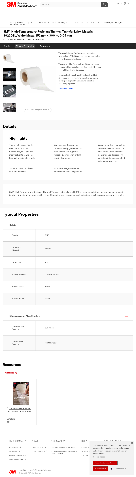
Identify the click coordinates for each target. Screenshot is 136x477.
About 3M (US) (15, 447)
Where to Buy (86, 451)
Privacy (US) (32, 470)
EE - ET (120, 3)
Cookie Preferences (44, 470)
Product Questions (88, 447)
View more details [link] (65, 89)
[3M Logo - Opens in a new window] (22, 4)
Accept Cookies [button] (100, 468)
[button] (118, 468)
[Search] (104, 4)
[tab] (11, 373)
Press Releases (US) (39, 451)
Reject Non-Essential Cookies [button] (105, 463)
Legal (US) (22, 470)
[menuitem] (7, 46)
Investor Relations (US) (17, 455)
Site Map (84, 455)
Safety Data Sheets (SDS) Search (63, 447)
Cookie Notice (99, 457)
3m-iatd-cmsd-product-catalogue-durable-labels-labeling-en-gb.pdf (19, 410)
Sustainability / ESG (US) (18, 460)
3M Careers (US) (15, 451)
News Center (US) (39, 447)
